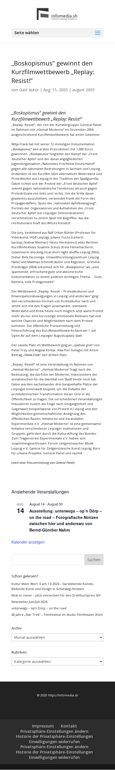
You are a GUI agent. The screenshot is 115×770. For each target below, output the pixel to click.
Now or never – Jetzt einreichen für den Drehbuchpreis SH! (55, 595)
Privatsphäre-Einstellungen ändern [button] (54, 731)
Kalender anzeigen (28, 542)
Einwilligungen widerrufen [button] (54, 741)
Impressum (43, 726)
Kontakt (69, 726)
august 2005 (83, 89)
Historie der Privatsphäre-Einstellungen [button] (54, 736)
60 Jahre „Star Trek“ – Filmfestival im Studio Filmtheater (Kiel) (56, 614)
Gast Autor (29, 89)
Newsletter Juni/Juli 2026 (29, 602)
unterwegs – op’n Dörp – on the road (38, 608)
